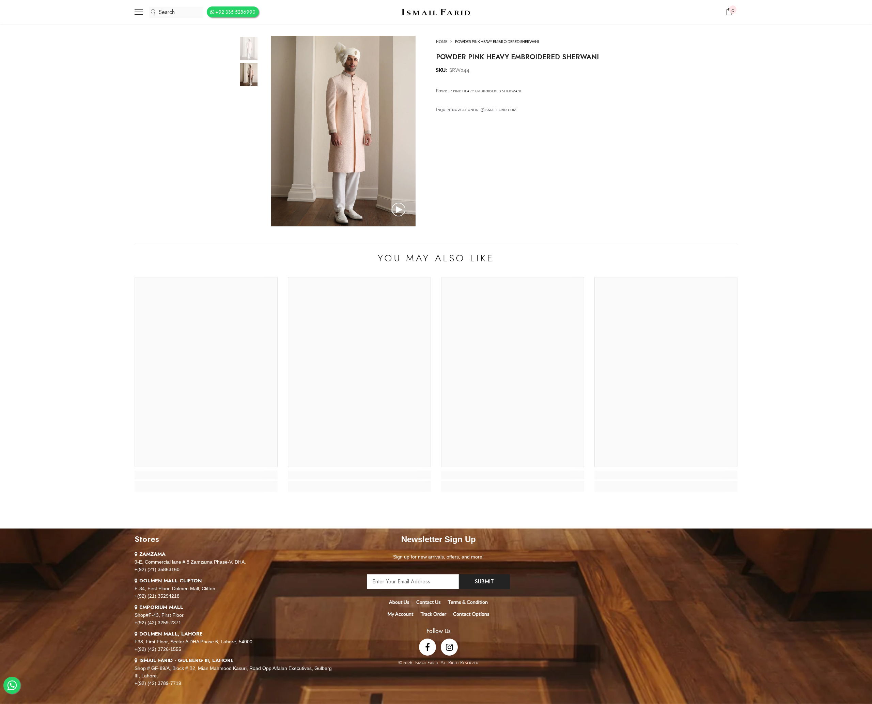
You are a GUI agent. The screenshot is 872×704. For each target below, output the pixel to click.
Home (441, 41)
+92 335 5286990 (235, 12)
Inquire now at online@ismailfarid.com (476, 109)
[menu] (139, 12)
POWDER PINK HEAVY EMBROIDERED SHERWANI (517, 57)
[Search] (176, 12)
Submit (484, 581)
